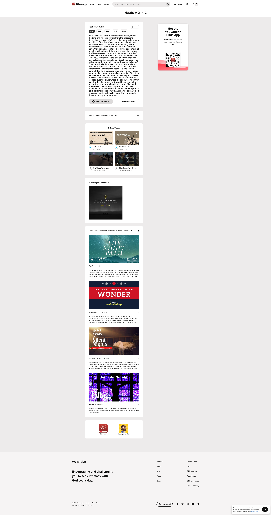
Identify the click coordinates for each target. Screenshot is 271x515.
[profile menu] (195, 4)
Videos (106, 4)
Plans (99, 4)
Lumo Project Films (99, 170)
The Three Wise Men (103, 168)
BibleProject (97, 149)
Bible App (103, 434)
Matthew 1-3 (100, 147)
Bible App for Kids (124, 434)
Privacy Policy (90, 503)
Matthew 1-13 (126, 147)
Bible (92, 4)
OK (265, 509)
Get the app (178, 4)
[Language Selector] (187, 4)
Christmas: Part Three (129, 168)
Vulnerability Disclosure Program (82, 505)
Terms (98, 503)
